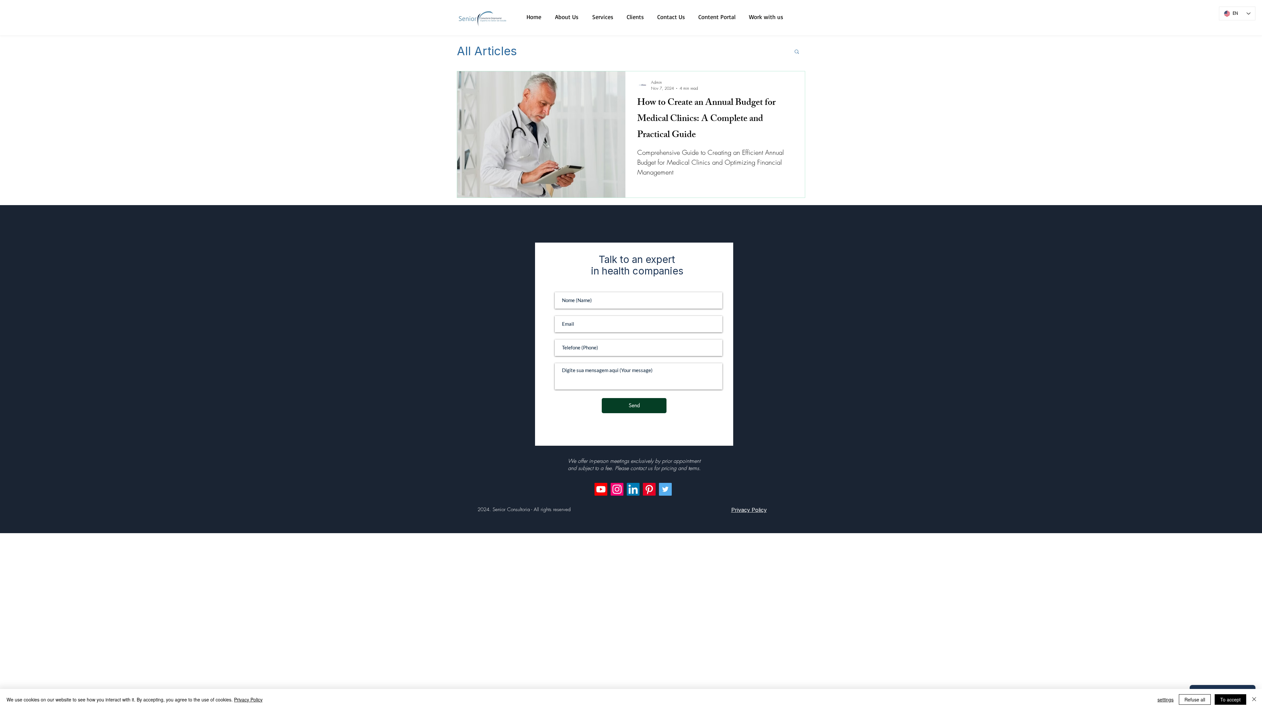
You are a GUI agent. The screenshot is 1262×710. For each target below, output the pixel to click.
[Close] (1254, 699)
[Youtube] (601, 489)
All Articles (487, 51)
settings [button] (1165, 699)
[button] (797, 52)
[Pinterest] (649, 489)
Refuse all (1194, 699)
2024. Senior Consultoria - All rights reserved (524, 509)
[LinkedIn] (633, 489)
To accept (1230, 699)
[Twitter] (665, 489)
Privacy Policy (248, 699)
